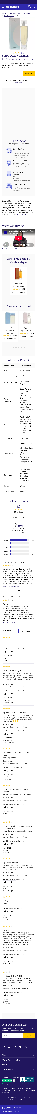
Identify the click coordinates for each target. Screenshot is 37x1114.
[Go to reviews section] (16, 53)
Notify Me (28, 73)
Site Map (21, 1099)
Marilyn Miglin (9, 16)
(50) (22, 53)
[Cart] (34, 7)
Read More (21, 214)
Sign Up (29, 1036)
